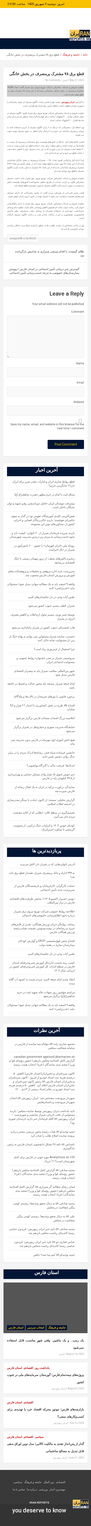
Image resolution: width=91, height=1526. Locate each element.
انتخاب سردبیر (35, 1327)
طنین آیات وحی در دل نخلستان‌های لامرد (51, 597)
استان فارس (15, 1327)
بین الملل (48, 1482)
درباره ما (32, 1489)
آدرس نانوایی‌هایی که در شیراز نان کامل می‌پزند (47, 864)
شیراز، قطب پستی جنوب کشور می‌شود (51, 605)
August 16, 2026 (75, 1354)
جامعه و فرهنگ (57, 1327)
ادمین (65, 80)
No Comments (52, 80)
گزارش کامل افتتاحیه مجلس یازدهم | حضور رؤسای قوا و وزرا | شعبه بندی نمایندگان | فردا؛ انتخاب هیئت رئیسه (43, 1174)
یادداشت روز (42, 1368)
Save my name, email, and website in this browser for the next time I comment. (47, 426)
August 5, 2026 (76, 1388)
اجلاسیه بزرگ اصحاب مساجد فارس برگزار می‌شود (45, 718)
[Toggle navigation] (82, 43)
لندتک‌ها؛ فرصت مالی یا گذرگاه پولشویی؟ (51, 765)
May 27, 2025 (77, 80)
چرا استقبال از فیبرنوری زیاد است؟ (54, 649)
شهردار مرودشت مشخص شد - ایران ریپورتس (48, 1098)
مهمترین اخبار (57, 1489)
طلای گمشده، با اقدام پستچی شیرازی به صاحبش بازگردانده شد (49, 253)
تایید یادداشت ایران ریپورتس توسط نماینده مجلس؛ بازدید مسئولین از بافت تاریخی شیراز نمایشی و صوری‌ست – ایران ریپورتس (42, 1115)
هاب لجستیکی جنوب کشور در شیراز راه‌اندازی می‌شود (43, 627)
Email (80, 382)
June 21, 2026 (76, 1457)
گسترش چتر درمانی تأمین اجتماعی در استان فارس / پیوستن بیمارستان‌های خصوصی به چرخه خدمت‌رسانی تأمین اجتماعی (44, 271)
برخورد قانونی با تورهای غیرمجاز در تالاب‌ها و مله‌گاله (44, 696)
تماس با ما (19, 1489)
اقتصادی (28, 1368)
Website (79, 402)
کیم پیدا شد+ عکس (44, 1254)
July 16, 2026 (77, 1423)
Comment (77, 311)
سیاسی (39, 1436)
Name (80, 363)
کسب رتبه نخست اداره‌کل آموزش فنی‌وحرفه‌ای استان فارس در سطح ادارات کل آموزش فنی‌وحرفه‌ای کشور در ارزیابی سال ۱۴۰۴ (42, 966)
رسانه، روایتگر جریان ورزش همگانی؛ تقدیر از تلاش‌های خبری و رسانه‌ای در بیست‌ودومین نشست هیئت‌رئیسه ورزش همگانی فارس (43, 928)
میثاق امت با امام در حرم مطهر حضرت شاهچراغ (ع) (44, 494)
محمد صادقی (67, 1170)
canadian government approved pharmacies (42, 1056)
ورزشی (43, 1489)
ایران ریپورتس (65, 24)
